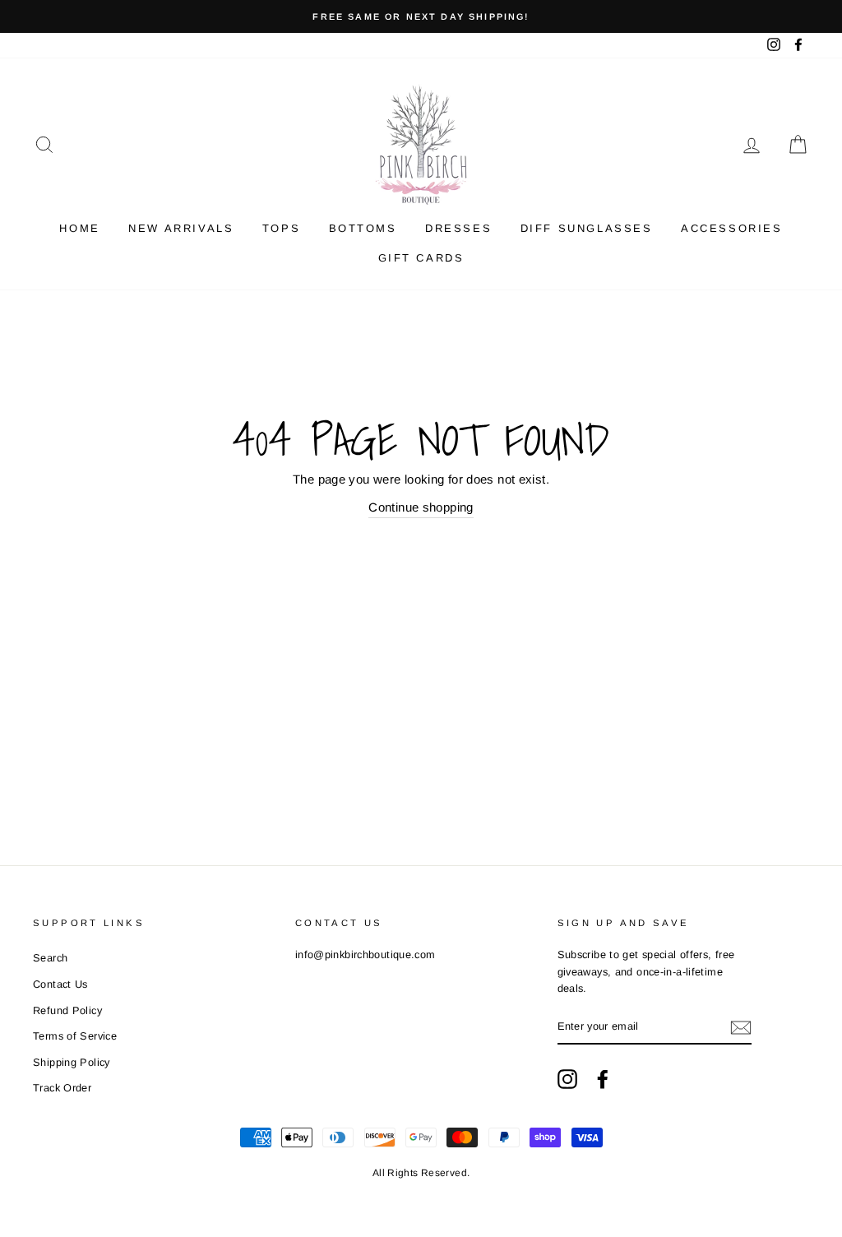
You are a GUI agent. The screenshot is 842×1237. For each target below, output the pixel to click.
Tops (281, 228)
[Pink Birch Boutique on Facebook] (603, 1079)
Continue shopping (420, 507)
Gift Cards (421, 258)
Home (79, 228)
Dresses (458, 228)
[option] (421, 16)
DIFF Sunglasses (586, 228)
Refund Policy (67, 1010)
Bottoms (363, 228)
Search (50, 958)
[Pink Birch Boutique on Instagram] (567, 1079)
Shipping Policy (71, 1062)
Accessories (732, 228)
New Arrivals (181, 228)
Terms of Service (75, 1036)
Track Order (62, 1088)
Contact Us (60, 984)
